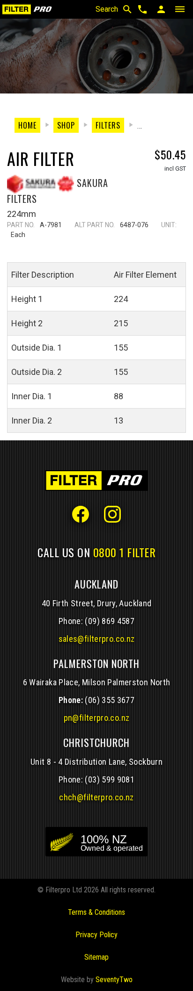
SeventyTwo (114, 979)
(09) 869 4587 (109, 621)
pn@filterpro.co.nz (97, 718)
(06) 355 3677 (109, 700)
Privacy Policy (96, 934)
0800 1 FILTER (124, 552)
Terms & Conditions (96, 912)
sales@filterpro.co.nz (97, 639)
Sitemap (96, 957)
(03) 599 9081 (109, 779)
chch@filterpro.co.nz (96, 797)
